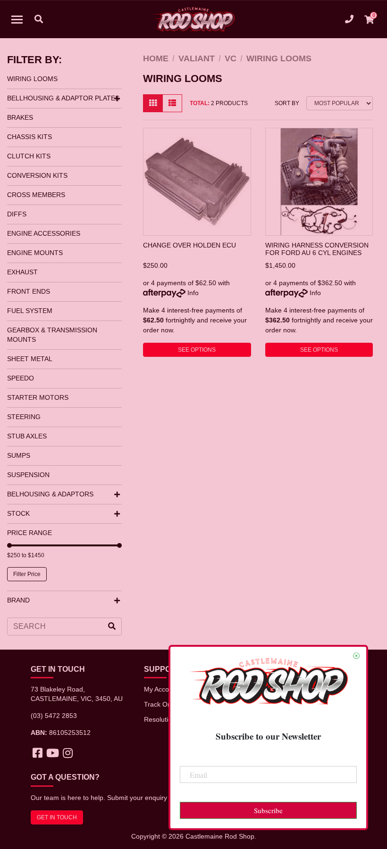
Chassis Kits (29, 136)
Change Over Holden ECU (189, 245)
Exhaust (22, 272)
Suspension (28, 474)
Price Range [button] (29, 532)
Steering (24, 416)
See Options (197, 349)
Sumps (18, 455)
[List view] (172, 103)
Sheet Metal (29, 359)
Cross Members (36, 194)
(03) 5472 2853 (54, 715)
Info (193, 293)
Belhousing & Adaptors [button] (50, 494)
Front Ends (28, 291)
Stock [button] (18, 513)
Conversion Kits (37, 175)
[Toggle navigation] (17, 19)
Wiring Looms (32, 78)
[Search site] (112, 626)
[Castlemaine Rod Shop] (194, 19)
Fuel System (29, 310)
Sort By (287, 103)
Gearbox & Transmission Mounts (52, 334)
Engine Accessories (43, 233)
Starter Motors (37, 397)
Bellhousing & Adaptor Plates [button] (63, 98)
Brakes (20, 117)
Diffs (16, 214)
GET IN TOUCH (57, 817)
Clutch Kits (28, 156)
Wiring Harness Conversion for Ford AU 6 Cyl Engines (317, 249)
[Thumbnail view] (153, 103)
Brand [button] (18, 600)
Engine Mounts (35, 252)
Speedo (20, 378)
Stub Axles (27, 436)
